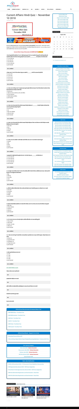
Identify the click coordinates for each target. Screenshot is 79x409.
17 (54, 46)
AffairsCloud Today (63, 16)
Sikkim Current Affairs (63, 105)
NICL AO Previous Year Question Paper (63, 156)
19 (60, 46)
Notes (42, 9)
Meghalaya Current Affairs (63, 95)
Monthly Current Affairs (63, 27)
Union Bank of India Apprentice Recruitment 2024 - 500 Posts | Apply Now (25, 369)
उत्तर (8, 274)
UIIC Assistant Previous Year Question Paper (62, 155)
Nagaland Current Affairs (63, 99)
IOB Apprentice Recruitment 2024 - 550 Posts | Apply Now (22, 366)
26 (60, 48)
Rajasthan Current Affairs (63, 103)
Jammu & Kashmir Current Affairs (63, 84)
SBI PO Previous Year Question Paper (63, 122)
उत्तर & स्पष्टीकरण (10, 68)
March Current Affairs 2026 (63, 25)
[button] (70, 9)
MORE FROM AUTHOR (20, 384)
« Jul (53, 53)
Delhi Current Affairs (63, 76)
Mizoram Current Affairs (63, 97)
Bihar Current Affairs (63, 73)
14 (66, 44)
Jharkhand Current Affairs (62, 86)
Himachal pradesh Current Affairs (63, 83)
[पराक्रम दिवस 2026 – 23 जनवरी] (13, 391)
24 (54, 48)
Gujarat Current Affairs (63, 79)
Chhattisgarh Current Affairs (63, 74)
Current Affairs (16, 9)
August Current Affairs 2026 (63, 17)
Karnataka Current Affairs (62, 87)
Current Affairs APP (63, 14)
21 (66, 46)
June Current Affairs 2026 (63, 21)
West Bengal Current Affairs (63, 115)
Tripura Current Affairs (63, 110)
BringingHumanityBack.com (60, 60)
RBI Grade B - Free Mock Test (15, 326)
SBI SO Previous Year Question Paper (63, 125)
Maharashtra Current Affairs (63, 91)
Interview (58, 9)
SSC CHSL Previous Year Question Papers (63, 176)
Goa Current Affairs (63, 78)
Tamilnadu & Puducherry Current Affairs (62, 107)
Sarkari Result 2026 (28, 356)
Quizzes (37, 9)
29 (69, 48)
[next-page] (9, 400)
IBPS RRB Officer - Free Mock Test (16, 312)
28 (66, 48)
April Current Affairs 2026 (62, 24)
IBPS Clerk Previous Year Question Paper (63, 128)
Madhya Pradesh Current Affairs (63, 92)
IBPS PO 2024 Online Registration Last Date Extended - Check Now (24, 375)
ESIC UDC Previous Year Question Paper (62, 164)
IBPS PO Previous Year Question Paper (63, 127)
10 (54, 44)
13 (63, 44)
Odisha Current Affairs (63, 100)
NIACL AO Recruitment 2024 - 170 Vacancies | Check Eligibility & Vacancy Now (26, 364)
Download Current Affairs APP (15, 336)
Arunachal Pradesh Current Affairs (63, 70)
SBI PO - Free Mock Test (14, 321)
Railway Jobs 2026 (28, 352)
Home (8, 9)
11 (57, 44)
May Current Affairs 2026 (63, 22)
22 (69, 46)
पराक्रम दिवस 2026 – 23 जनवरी (11, 396)
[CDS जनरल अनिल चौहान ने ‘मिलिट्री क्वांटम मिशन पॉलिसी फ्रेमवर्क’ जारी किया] (43, 391)
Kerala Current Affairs (63, 89)
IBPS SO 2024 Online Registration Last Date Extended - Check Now (24, 372)
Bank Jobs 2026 (28, 347)
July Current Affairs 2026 (63, 19)
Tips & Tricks (50, 9)
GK (31, 9)
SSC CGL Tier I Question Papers (62, 178)
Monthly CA (25, 9)
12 (60, 44)
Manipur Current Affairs (63, 94)
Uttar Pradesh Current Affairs (63, 111)
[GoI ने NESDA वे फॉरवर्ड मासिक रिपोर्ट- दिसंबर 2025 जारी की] (28, 391)
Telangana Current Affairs (62, 108)
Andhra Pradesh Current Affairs (63, 68)
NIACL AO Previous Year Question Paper (62, 165)
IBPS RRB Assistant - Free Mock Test (17, 315)
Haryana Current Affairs (63, 81)
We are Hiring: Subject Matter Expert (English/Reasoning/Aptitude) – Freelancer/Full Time (29, 339)
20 (63, 46)
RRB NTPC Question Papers (63, 174)
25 (57, 48)
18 (57, 46)
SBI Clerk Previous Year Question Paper (62, 123)
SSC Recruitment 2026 (28, 354)
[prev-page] (7, 400)
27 (63, 48)
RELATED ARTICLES (11, 384)
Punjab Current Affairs (63, 102)
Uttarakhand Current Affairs (63, 113)
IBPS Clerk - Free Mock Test (15, 324)
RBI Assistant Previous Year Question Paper (63, 141)
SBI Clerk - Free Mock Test (14, 318)
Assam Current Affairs (63, 71)
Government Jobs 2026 (28, 350)
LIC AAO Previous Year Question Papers (62, 150)
